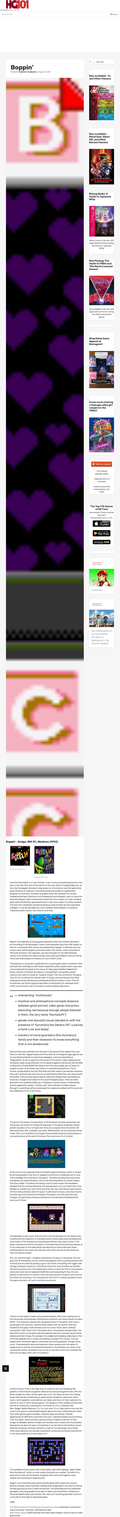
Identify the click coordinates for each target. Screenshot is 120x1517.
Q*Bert (57, 1406)
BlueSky (6, 10)
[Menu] (5, 1368)
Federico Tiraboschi (27, 72)
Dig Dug (40, 1408)
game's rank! (107, 518)
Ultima (56, 1408)
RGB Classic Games (18, 1513)
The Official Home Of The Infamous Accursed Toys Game (35, 1507)
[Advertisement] (60, 34)
